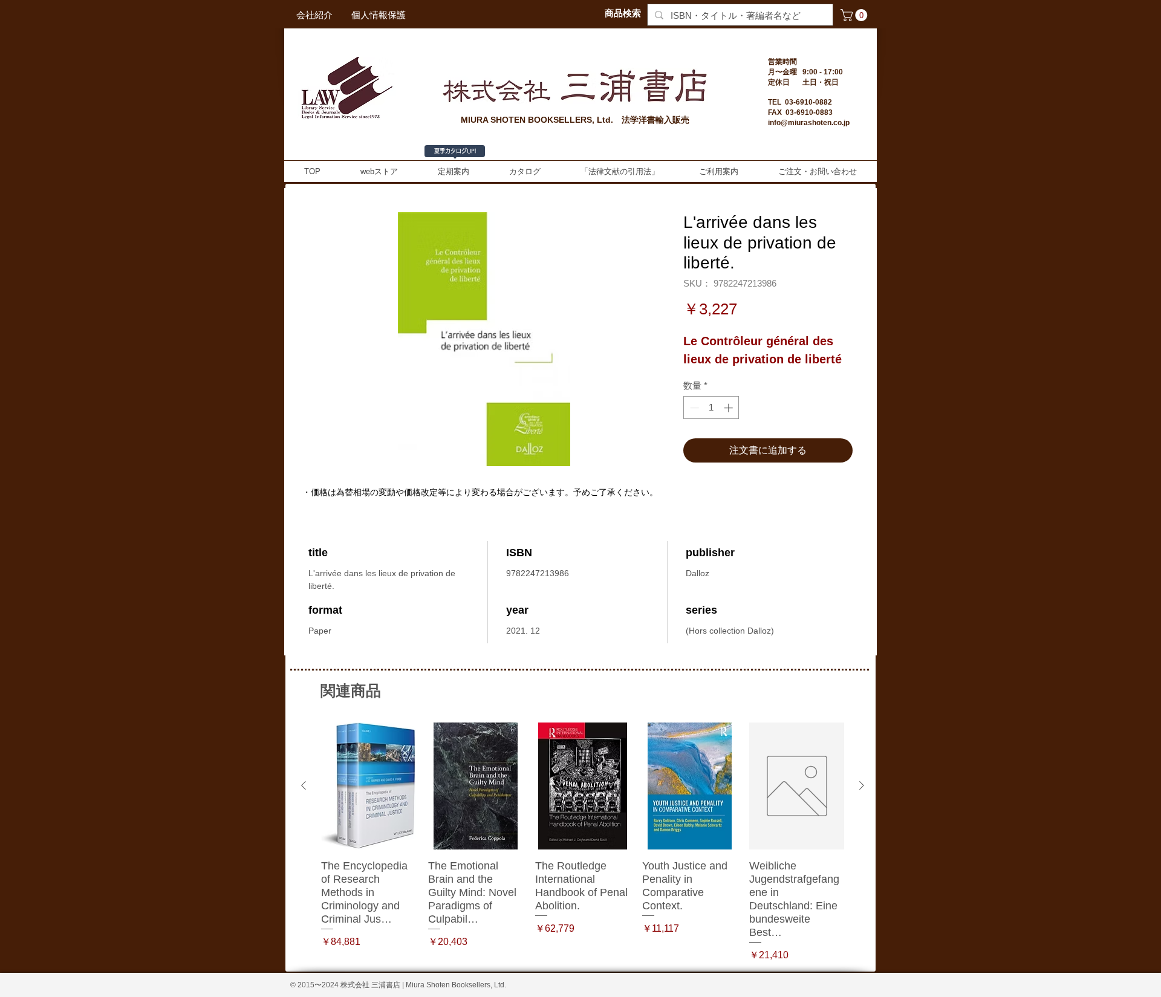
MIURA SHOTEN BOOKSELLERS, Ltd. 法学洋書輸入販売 (575, 120)
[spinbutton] (711, 408)
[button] (855, 15)
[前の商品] (303, 785)
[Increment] (729, 408)
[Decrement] (693, 408)
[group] (582, 842)
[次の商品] (861, 785)
